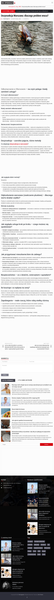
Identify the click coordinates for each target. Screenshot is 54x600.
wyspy (43, 551)
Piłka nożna (47, 547)
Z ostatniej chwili (31, 554)
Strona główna (12, 6)
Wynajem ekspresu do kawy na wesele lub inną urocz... (45, 526)
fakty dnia (36, 544)
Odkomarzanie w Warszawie (13, 89)
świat (39, 554)
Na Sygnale (21, 594)
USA (39, 551)
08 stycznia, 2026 (16, 18)
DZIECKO (30, 544)
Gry (48, 544)
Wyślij (4, 375)
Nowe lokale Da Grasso (18, 409)
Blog (17, 6)
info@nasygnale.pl (8, 487)
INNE (20, 6)
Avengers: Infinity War (39, 541)
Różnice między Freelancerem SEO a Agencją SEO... (44, 487)
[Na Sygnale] (8, 2)
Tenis (34, 551)
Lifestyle (30, 547)
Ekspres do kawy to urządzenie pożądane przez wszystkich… (45, 532)
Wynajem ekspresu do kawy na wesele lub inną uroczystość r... (18, 571)
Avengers (30, 541)
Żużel (43, 554)
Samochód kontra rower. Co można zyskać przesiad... (44, 500)
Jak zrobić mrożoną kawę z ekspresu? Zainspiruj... (44, 513)
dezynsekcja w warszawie (19, 144)
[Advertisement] (27, 76)
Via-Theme (40, 594)
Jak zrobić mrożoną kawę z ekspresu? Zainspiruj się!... (17, 558)
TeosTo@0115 (6, 18)
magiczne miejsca (38, 547)
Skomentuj (26, 18)
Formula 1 (43, 544)
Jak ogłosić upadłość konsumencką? (22, 420)
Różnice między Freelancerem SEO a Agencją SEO (26, 398)
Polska (29, 551)
